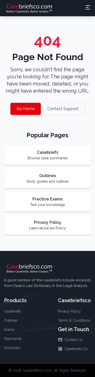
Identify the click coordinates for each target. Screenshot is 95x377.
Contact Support (63, 108)
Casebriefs (12, 311)
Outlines (10, 320)
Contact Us (74, 340)
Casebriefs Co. (76, 349)
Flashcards (13, 339)
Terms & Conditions (74, 320)
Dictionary (12, 348)
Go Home (25, 108)
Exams (9, 330)
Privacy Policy (69, 311)
